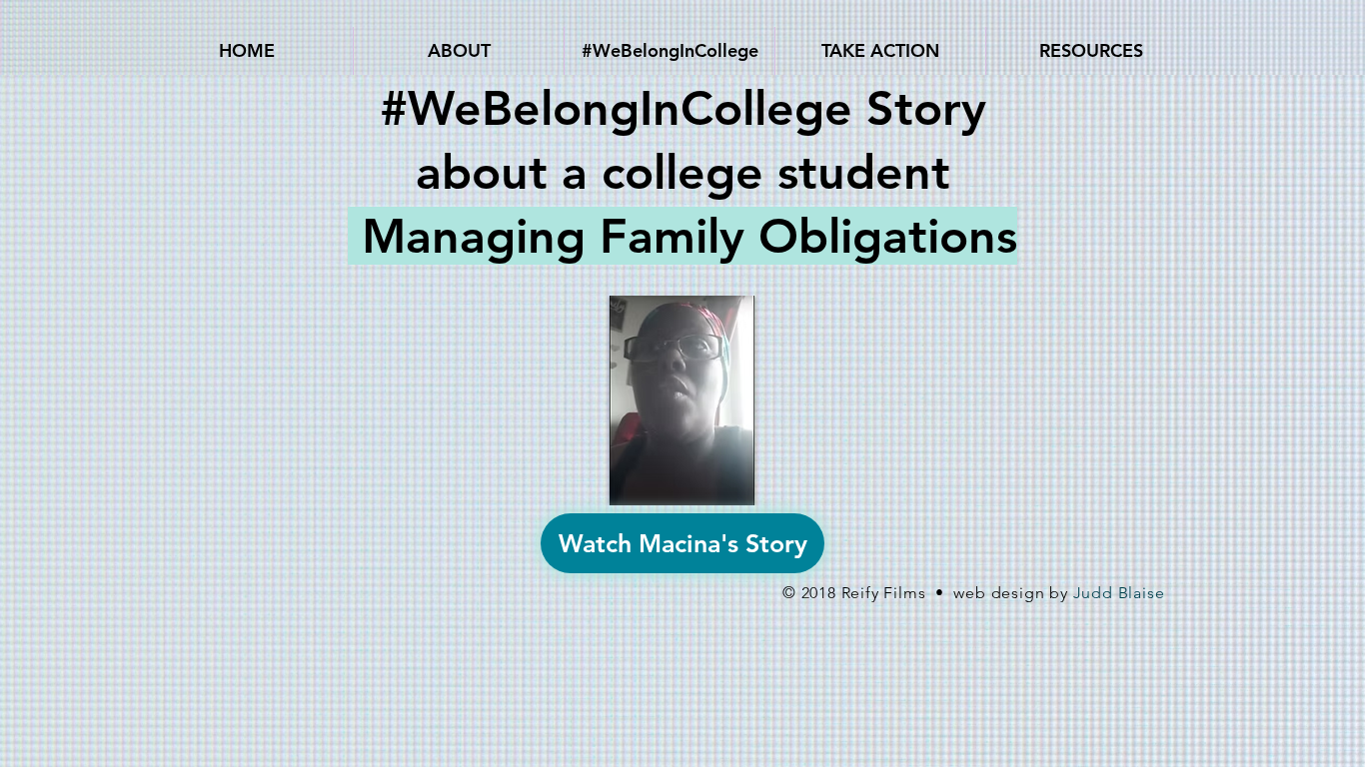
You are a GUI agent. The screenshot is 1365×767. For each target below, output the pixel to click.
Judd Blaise (1119, 592)
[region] (682, 403)
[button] (459, 51)
